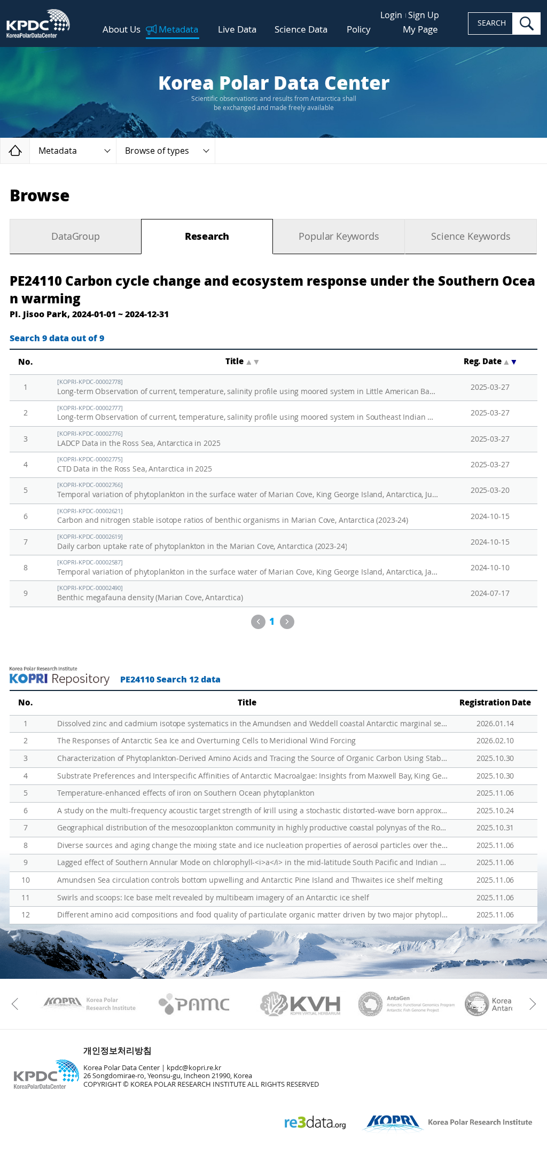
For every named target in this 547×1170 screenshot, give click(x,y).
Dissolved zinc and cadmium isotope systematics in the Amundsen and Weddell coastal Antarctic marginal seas (253, 723)
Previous (258, 622)
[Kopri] (88, 1004)
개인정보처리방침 (117, 1051)
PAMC (194, 1004)
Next (287, 622)
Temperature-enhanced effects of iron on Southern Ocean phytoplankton (185, 793)
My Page (420, 29)
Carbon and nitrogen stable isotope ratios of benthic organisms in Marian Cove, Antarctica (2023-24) (232, 516)
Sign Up (423, 15)
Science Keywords (470, 236)
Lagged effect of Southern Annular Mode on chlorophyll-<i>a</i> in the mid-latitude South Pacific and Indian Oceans (253, 862)
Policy (359, 29)
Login (391, 15)
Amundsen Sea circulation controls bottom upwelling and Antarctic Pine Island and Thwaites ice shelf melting (250, 880)
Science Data (301, 30)
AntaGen (407, 1004)
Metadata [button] (57, 151)
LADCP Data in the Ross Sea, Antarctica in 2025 (139, 439)
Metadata (178, 30)
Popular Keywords (339, 236)
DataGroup (75, 236)
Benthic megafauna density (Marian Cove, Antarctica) (150, 593)
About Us (121, 30)
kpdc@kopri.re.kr (194, 1068)
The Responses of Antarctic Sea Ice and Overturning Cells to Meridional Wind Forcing (206, 740)
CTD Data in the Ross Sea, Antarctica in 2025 (134, 465)
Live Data (237, 30)
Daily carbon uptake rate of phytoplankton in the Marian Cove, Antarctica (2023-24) (202, 542)
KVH (300, 1004)
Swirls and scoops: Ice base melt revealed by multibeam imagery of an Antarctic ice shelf (213, 897)
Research (207, 236)
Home (29, 150)
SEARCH (492, 23)
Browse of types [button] (157, 151)
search (527, 23)
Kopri (88, 1004)
